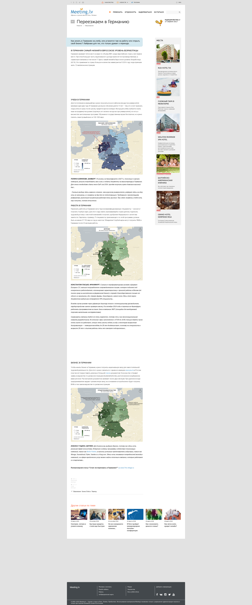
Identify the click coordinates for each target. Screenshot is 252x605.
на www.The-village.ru (126, 468)
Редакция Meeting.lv (172, 20)
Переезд (94, 491)
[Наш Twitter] (80, 2)
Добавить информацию (163, 587)
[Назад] (73, 21)
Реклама (137, 2)
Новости (123, 2)
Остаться (159, 12)
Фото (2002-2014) (133, 592)
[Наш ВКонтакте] (73, 2)
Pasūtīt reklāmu (103, 589)
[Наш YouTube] (83, 2)
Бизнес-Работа (86, 491)
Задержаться (145, 12)
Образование (89, 25)
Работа (101, 592)
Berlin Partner (91, 451)
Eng (180, 2)
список (108, 373)
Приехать (117, 12)
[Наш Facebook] (71, 2)
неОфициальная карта (106, 594)
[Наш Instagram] (76, 2)
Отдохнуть (130, 12)
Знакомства (109, 2)
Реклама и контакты (105, 587)
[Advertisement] (107, 82)
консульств (130, 370)
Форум (129, 587)
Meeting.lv (75, 587)
